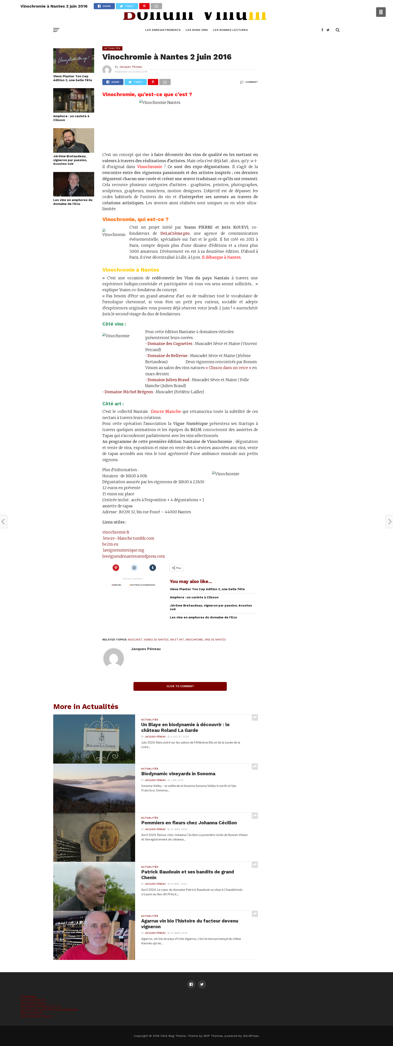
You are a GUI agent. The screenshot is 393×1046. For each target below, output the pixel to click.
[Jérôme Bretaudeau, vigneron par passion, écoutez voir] (73, 151)
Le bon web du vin (32, 999)
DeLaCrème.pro (175, 233)
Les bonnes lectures (230, 29)
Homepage (28, 996)
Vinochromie (194, 639)
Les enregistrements (163, 29)
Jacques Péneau (130, 66)
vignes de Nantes (156, 639)
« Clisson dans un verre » (228, 367)
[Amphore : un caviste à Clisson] (73, 111)
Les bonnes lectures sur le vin (40, 1006)
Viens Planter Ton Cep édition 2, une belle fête (72, 78)
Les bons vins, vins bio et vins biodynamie (49, 1009)
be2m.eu (110, 544)
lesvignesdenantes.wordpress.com (133, 556)
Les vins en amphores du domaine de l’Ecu (73, 202)
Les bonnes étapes (33, 1003)
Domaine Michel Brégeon (129, 392)
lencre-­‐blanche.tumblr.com (128, 538)
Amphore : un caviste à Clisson (71, 118)
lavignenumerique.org (123, 550)
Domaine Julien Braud (168, 380)
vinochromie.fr (116, 532)
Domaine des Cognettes (170, 343)
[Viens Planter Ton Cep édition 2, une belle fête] (73, 71)
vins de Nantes (215, 639)
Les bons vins (197, 29)
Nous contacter (31, 1013)
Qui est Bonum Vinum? (36, 1016)
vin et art (177, 639)
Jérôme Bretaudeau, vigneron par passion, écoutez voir (70, 160)
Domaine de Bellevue (167, 355)
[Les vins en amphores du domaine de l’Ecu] (73, 195)
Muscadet (135, 639)
